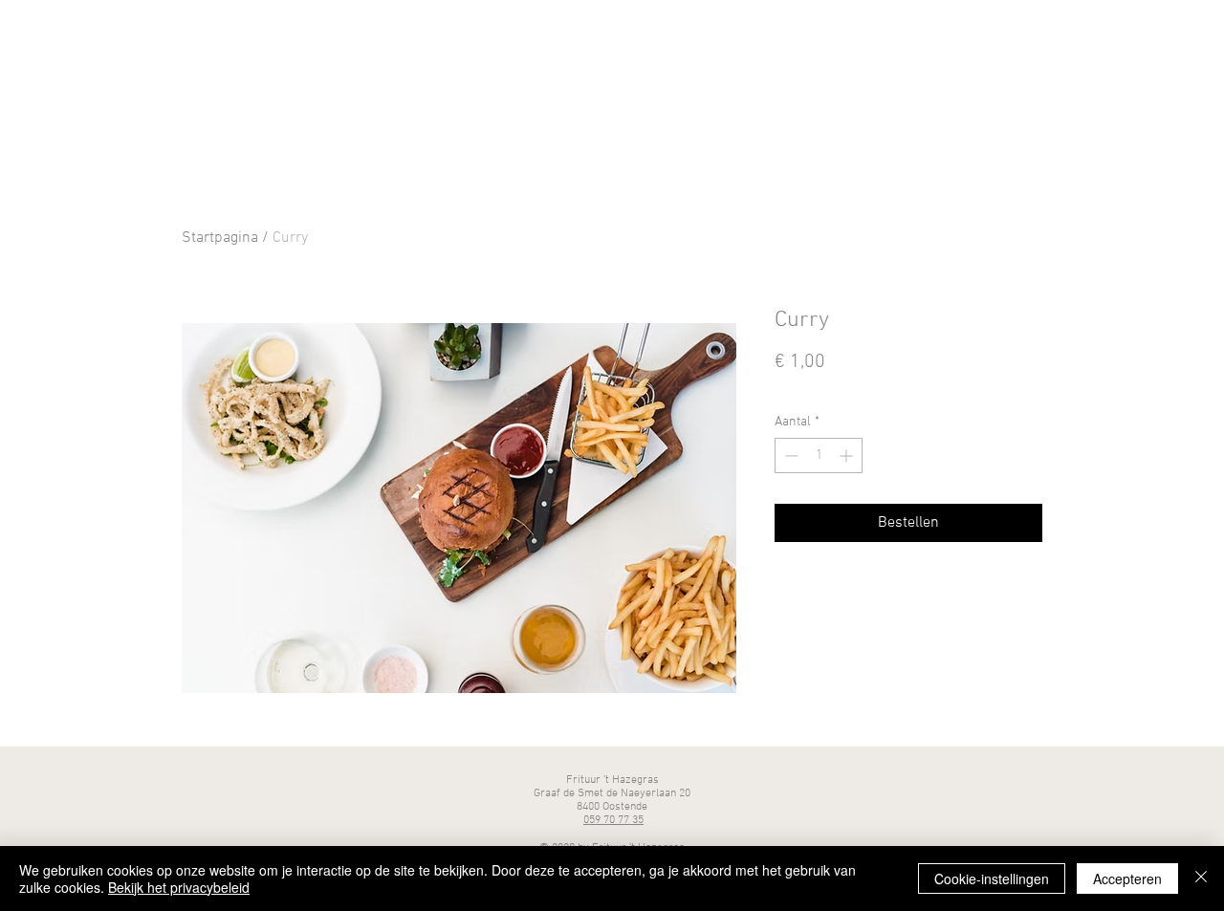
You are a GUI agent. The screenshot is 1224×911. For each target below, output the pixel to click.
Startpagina (220, 238)
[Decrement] (789, 455)
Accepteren (1127, 878)
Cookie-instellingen (991, 878)
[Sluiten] (1201, 878)
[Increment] (848, 455)
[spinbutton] (818, 455)
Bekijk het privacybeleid (179, 887)
